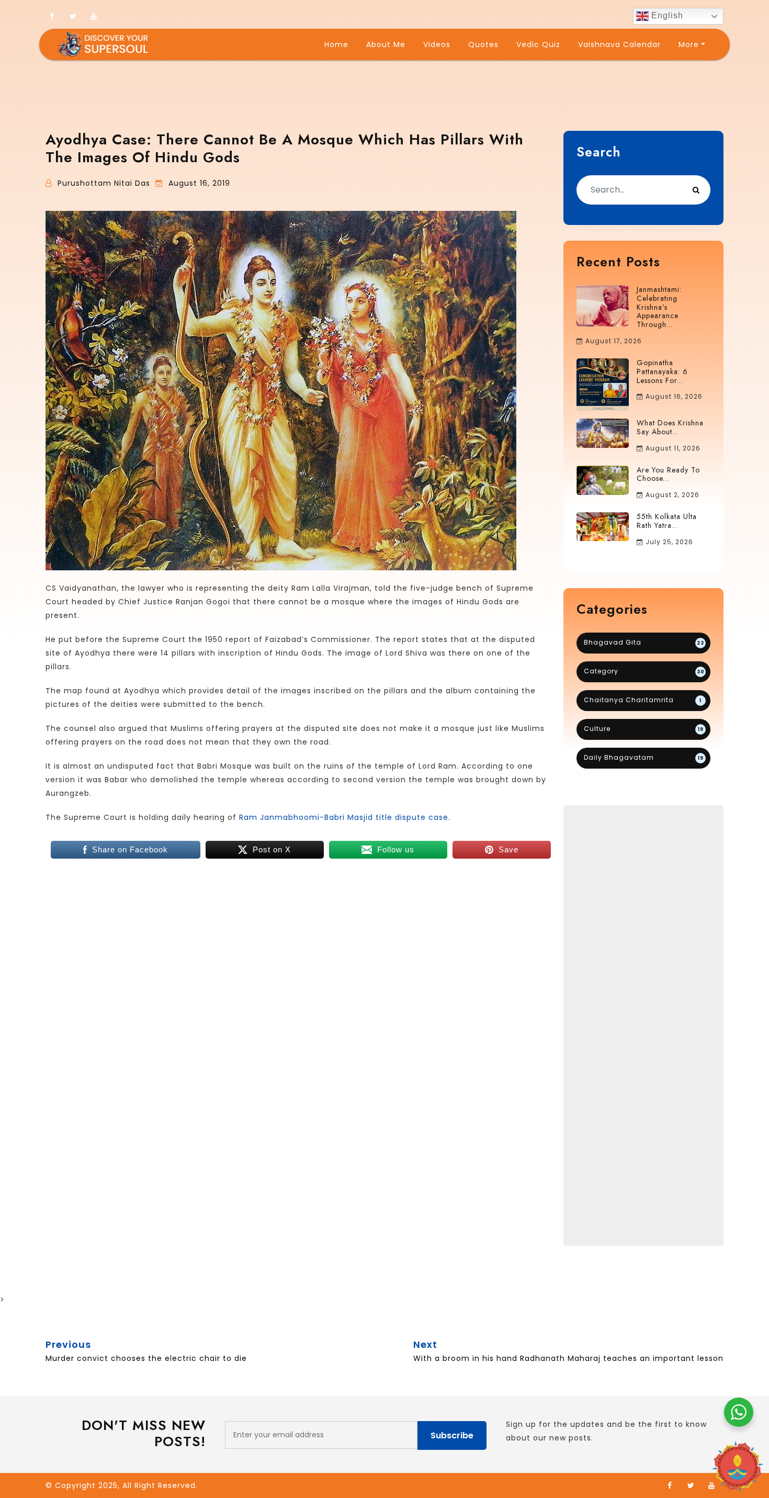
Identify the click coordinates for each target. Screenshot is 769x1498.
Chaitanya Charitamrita (643, 699)
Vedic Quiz (538, 44)
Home (336, 44)
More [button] (688, 44)
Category (644, 671)
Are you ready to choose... (668, 474)
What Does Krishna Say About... (670, 427)
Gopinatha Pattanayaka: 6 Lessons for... (662, 371)
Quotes (483, 44)
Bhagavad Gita (644, 642)
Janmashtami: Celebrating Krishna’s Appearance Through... (659, 307)
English (666, 15)
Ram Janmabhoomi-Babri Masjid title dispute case (343, 817)
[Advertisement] (643, 1025)
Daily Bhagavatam (644, 757)
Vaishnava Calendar (619, 44)
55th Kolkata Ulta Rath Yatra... (667, 521)
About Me (385, 44)
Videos (436, 44)
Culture (644, 728)
